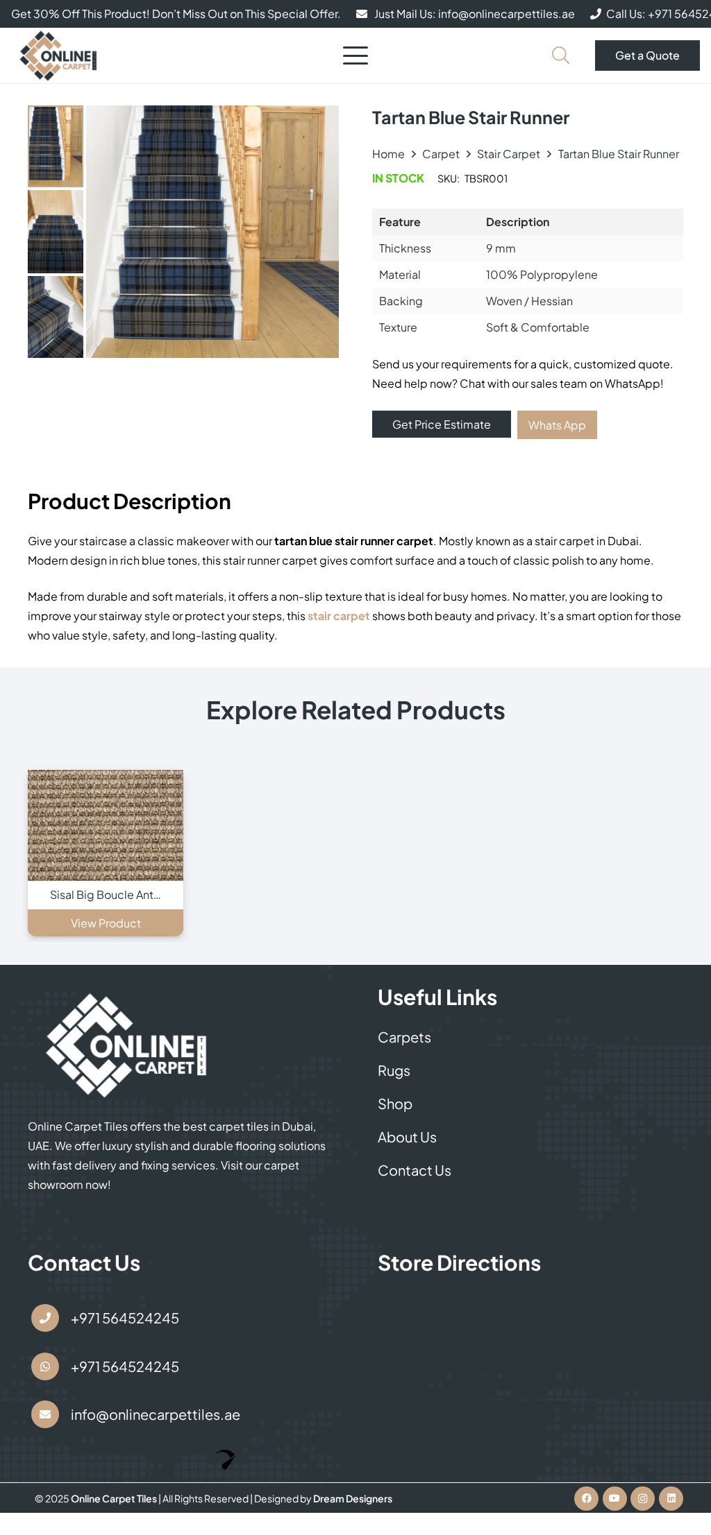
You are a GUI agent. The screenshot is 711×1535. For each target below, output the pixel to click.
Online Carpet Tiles (114, 1498)
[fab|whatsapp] (45, 1366)
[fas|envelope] (45, 1414)
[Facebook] (586, 1498)
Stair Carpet (508, 153)
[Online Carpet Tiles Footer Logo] (127, 1044)
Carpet (441, 153)
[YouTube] (615, 1498)
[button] (355, 55)
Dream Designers (352, 1498)
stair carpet (339, 615)
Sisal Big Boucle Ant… (105, 894)
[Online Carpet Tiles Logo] (58, 55)
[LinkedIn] (671, 1498)
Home (388, 153)
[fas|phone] (45, 1318)
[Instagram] (642, 1498)
